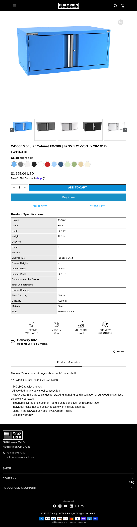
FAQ (131, 482)
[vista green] (74, 164)
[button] (17, 5)
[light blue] (54, 164)
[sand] (88, 164)
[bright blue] (14, 164)
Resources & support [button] (20, 487)
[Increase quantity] (25, 187)
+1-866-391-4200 (16, 452)
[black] (34, 164)
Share (120, 351)
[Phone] (83, 506)
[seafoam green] (67, 164)
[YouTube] (65, 506)
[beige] (81, 164)
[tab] (68, 363)
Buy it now (68, 197)
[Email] (77, 506)
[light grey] (27, 164)
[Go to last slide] (12, 130)
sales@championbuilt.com (20, 457)
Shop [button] (7, 468)
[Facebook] (54, 506)
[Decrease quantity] (14, 187)
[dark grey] (21, 164)
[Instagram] (60, 506)
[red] (47, 164)
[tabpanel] (68, 393)
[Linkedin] (71, 506)
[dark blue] (61, 164)
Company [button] (9, 478)
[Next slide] (125, 130)
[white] (41, 164)
